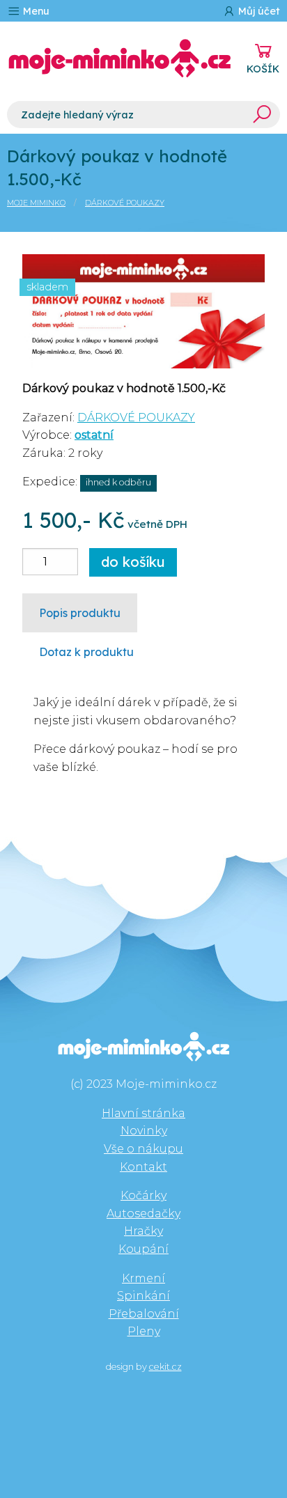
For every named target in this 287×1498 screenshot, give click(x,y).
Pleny (143, 1331)
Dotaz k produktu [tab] (86, 652)
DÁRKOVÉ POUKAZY (124, 203)
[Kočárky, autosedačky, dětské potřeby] (119, 58)
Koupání (143, 1249)
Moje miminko (36, 203)
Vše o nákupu (143, 1148)
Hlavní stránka (143, 1113)
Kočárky (143, 1195)
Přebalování (144, 1313)
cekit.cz (165, 1367)
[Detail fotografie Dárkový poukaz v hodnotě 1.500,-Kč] (143, 310)
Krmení (143, 1278)
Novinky (144, 1130)
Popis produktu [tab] (80, 613)
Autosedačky (143, 1213)
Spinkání (143, 1295)
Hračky (143, 1231)
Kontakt (143, 1166)
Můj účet (257, 11)
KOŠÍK (263, 69)
